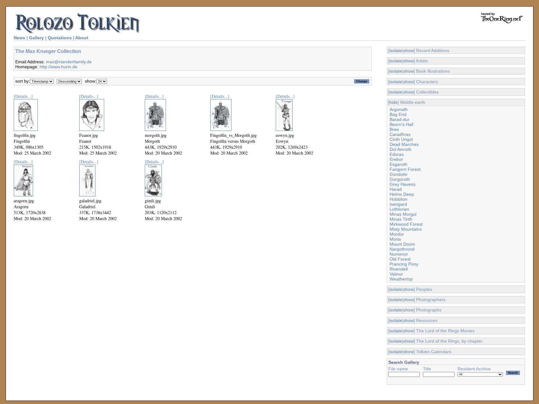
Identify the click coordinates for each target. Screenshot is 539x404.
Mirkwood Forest (406, 224)
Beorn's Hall (401, 124)
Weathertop (401, 279)
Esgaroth (398, 164)
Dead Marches (404, 144)
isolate (395, 50)
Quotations (60, 37)
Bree (394, 129)
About (81, 37)
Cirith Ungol (401, 139)
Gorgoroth (400, 179)
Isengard (398, 204)
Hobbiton (398, 199)
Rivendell (399, 269)
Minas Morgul (403, 214)
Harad (396, 189)
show (408, 50)
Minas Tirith (401, 219)
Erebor (396, 159)
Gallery (36, 37)
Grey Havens (402, 184)
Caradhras (400, 134)
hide (393, 102)
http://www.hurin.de (58, 66)
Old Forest (400, 259)
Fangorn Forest (405, 169)
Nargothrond (402, 249)
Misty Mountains (406, 229)
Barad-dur (400, 119)
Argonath (399, 109)
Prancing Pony (404, 264)
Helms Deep (402, 194)
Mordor (397, 234)
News (19, 37)
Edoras (397, 154)
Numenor (399, 254)
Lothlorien (399, 209)
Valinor (396, 274)
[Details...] (23, 96)
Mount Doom (402, 244)
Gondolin (398, 174)
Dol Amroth (400, 149)
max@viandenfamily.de (69, 61)
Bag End (398, 114)
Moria (395, 239)
